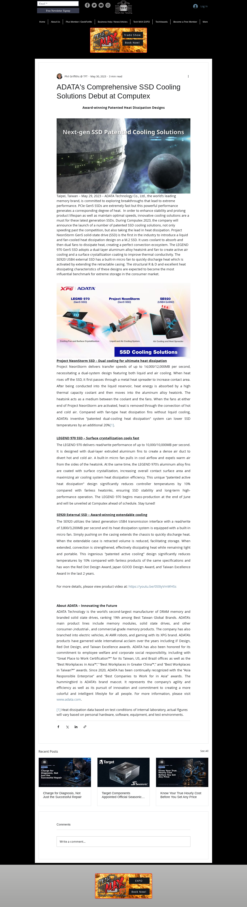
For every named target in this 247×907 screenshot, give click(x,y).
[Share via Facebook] (58, 726)
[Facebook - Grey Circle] (87, 5)
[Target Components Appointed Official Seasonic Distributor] (123, 772)
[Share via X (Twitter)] (67, 726)
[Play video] (123, 156)
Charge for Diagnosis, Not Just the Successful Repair (62, 795)
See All (204, 751)
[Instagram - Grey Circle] (107, 5)
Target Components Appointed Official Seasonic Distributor (122, 795)
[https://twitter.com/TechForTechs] (94, 5)
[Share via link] (85, 726)
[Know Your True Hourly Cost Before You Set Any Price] (182, 772)
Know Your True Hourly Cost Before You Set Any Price (180, 795)
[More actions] (188, 76)
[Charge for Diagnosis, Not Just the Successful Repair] (65, 772)
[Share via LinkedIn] (76, 726)
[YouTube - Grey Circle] (101, 5)
